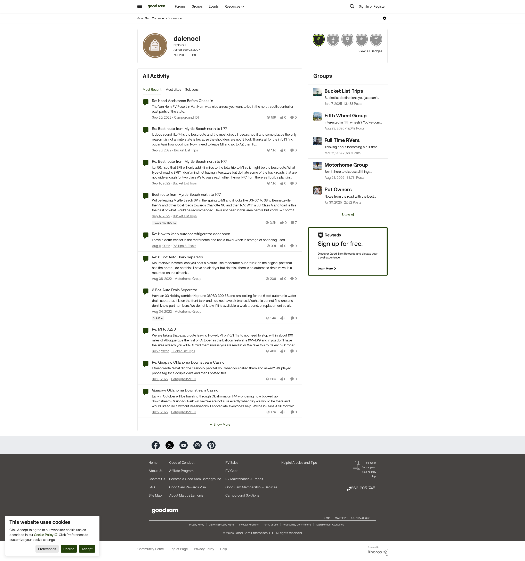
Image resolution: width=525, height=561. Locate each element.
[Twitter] (170, 445)
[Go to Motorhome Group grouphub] (317, 166)
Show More (221, 424)
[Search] (352, 6)
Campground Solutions (242, 495)
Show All (348, 214)
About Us (155, 471)
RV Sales (231, 462)
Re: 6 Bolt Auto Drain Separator (177, 257)
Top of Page (179, 549)
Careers (341, 518)
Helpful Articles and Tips (299, 462)
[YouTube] (183, 445)
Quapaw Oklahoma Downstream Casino (185, 390)
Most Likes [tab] (173, 89)
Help (223, 549)
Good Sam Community (152, 18)
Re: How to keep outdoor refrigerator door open (191, 234)
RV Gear (231, 471)
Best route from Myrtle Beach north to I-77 (186, 194)
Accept (87, 549)
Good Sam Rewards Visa (187, 487)
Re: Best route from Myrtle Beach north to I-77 (189, 128)
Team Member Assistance (330, 524)
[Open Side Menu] (139, 6)
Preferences (47, 549)
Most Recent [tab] (152, 89)
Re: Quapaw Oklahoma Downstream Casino (188, 362)
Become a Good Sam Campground (195, 479)
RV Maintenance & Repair (244, 479)
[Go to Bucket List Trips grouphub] (317, 92)
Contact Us (157, 479)
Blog (326, 518)
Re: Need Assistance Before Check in (182, 100)
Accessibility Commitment (297, 524)
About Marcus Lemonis (186, 495)
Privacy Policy (196, 524)
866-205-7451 (363, 487)
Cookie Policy (44, 535)
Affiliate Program (181, 471)
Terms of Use (270, 524)
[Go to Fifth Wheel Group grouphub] (317, 116)
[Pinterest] (211, 445)
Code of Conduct (181, 462)
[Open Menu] (385, 18)
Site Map (155, 495)
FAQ (152, 487)
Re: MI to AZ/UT (165, 329)
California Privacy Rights (221, 524)
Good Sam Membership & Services (251, 487)
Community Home (150, 549)
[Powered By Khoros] (378, 551)
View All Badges (370, 51)
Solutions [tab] (192, 89)
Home (153, 462)
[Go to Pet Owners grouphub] (317, 190)
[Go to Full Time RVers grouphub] (317, 141)
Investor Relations (249, 524)
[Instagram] (197, 445)
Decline (68, 549)
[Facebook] (156, 445)
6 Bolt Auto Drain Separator (174, 290)
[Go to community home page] (156, 6)
